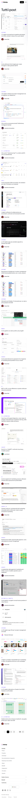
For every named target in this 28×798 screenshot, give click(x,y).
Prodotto (4, 753)
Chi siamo (4, 770)
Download (4, 755)
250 (20, 731)
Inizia (22, 2)
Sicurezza (4, 797)
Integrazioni (4, 768)
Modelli (3, 765)
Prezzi (3, 750)
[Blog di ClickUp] (4, 2)
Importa (3, 773)
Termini (15, 797)
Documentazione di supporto (8, 758)
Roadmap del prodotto (7, 760)
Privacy (10, 797)
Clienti (3, 763)
